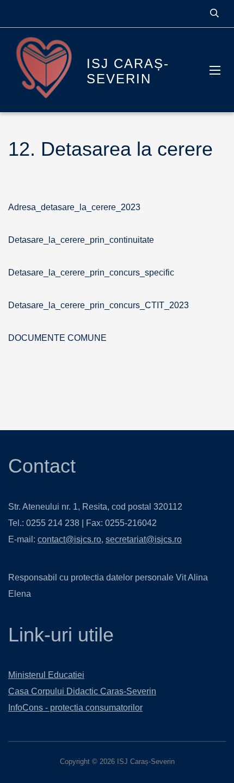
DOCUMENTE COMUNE (57, 337)
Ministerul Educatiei (46, 675)
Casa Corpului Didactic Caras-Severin (82, 691)
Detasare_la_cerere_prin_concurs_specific (91, 272)
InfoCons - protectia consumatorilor (75, 707)
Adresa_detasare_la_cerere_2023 (74, 207)
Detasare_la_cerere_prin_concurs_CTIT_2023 (98, 305)
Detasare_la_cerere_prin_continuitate (81, 239)
